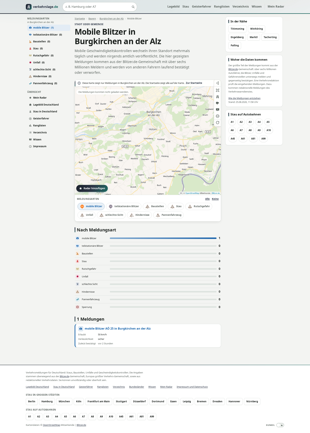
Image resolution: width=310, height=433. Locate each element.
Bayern (92, 18)
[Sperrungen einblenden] (217, 116)
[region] (148, 137)
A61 (243, 138)
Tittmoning (237, 28)
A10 (269, 130)
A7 (241, 130)
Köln (78, 401)
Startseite (80, 18)
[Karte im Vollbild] (217, 90)
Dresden (217, 401)
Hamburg (47, 401)
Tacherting (270, 37)
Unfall (38, 62)
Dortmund (158, 401)
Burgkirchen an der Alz (112, 18)
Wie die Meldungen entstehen (244, 98)
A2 (241, 122)
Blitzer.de (216, 193)
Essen (173, 401)
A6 (232, 130)
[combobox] (99, 6)
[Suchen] (133, 7)
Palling (235, 45)
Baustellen (41, 41)
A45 (233, 138)
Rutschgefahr (43, 55)
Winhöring (256, 28)
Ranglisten (222, 6)
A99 (263, 138)
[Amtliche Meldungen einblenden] (217, 109)
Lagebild (173, 6)
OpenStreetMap (192, 193)
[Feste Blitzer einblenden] (217, 103)
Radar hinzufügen (94, 188)
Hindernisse (42, 76)
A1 (232, 122)
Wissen (257, 6)
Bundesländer (136, 386)
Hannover (234, 401)
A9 (259, 130)
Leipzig (187, 401)
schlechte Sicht (44, 69)
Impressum (39, 146)
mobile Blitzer (94, 206)
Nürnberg (252, 401)
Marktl (254, 37)
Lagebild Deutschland (46, 104)
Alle (207, 199)
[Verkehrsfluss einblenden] (217, 97)
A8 (250, 130)
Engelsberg (237, 37)
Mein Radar (276, 6)
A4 (259, 122)
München (64, 401)
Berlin (31, 401)
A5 (268, 122)
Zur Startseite (194, 83)
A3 (250, 122)
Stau (185, 6)
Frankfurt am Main (99, 401)
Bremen (201, 401)
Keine (215, 199)
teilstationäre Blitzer (47, 34)
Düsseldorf (139, 401)
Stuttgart (121, 401)
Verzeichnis (240, 6)
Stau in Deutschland (45, 111)
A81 (253, 138)
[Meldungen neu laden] (217, 122)
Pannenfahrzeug (45, 83)
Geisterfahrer (201, 6)
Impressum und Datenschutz (192, 386)
